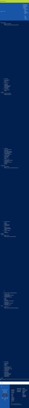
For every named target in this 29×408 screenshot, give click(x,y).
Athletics (2, 233)
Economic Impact (7, 369)
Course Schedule (7, 156)
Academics (2, 92)
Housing (6, 231)
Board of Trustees (7, 372)
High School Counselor (24, 396)
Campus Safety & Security (8, 373)
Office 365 (25, 11)
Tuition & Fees (19, 388)
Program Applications (7, 153)
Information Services (7, 224)
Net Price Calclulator (7, 86)
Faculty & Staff (25, 5)
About (2, 305)
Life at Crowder (3, 165)
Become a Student (3, 22)
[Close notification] (0, 2)
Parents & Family (25, 6)
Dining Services (6, 232)
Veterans (6, 90)
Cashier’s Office (6, 87)
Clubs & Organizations (7, 227)
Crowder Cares (26, 12)
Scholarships (19, 391)
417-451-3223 (5, 392)
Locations (12, 392)
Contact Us (4, 395)
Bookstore (6, 223)
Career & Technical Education (8, 151)
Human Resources (7, 375)
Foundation (24, 7)
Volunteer (6, 229)
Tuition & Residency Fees (8, 85)
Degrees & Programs (13, 390)
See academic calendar (3, 1)
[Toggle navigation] (0, 381)
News (12, 395)
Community (2, 234)
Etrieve (25, 13)
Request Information (7, 89)
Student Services (25, 4)
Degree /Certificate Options (8, 149)
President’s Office (7, 376)
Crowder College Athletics (8, 228)
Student (23, 388)
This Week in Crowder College (8, 368)
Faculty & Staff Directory (8, 374)
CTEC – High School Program (8, 152)
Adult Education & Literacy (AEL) (9, 160)
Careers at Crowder (7, 294)
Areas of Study (6, 150)
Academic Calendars (7, 155)
